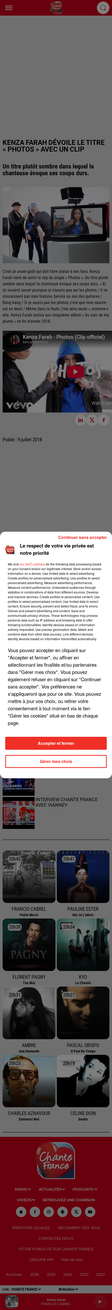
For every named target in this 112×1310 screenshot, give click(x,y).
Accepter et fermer (56, 743)
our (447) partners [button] (32, 564)
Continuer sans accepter (82, 537)
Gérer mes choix (56, 761)
